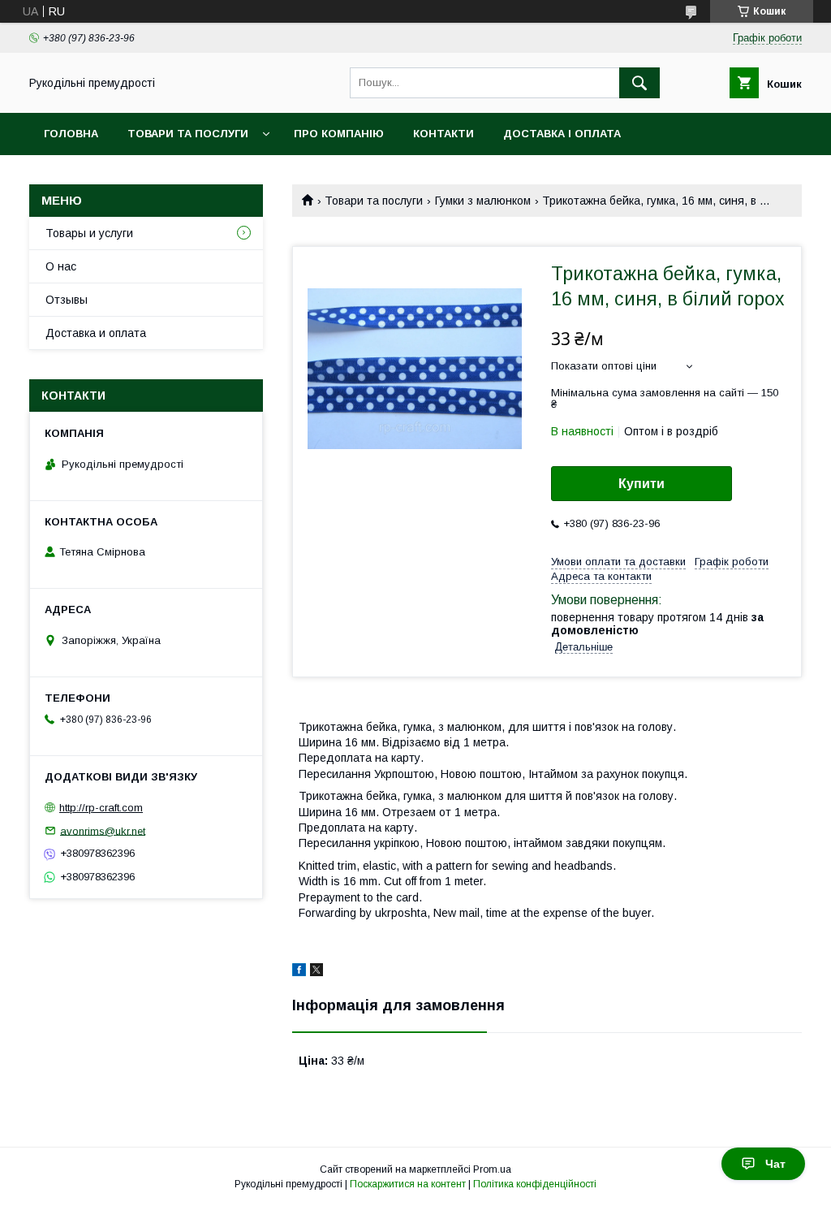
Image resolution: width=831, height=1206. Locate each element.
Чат (775, 1163)
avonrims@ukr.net (102, 830)
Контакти (443, 134)
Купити (641, 484)
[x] (316, 972)
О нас (60, 266)
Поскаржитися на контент (408, 1184)
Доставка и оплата (95, 332)
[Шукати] (639, 82)
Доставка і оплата (562, 134)
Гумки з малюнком (483, 200)
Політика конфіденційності (534, 1184)
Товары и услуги (89, 233)
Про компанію (339, 134)
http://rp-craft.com (101, 808)
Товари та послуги (187, 134)
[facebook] (299, 972)
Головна (71, 134)
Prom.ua (492, 1169)
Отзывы (66, 299)
